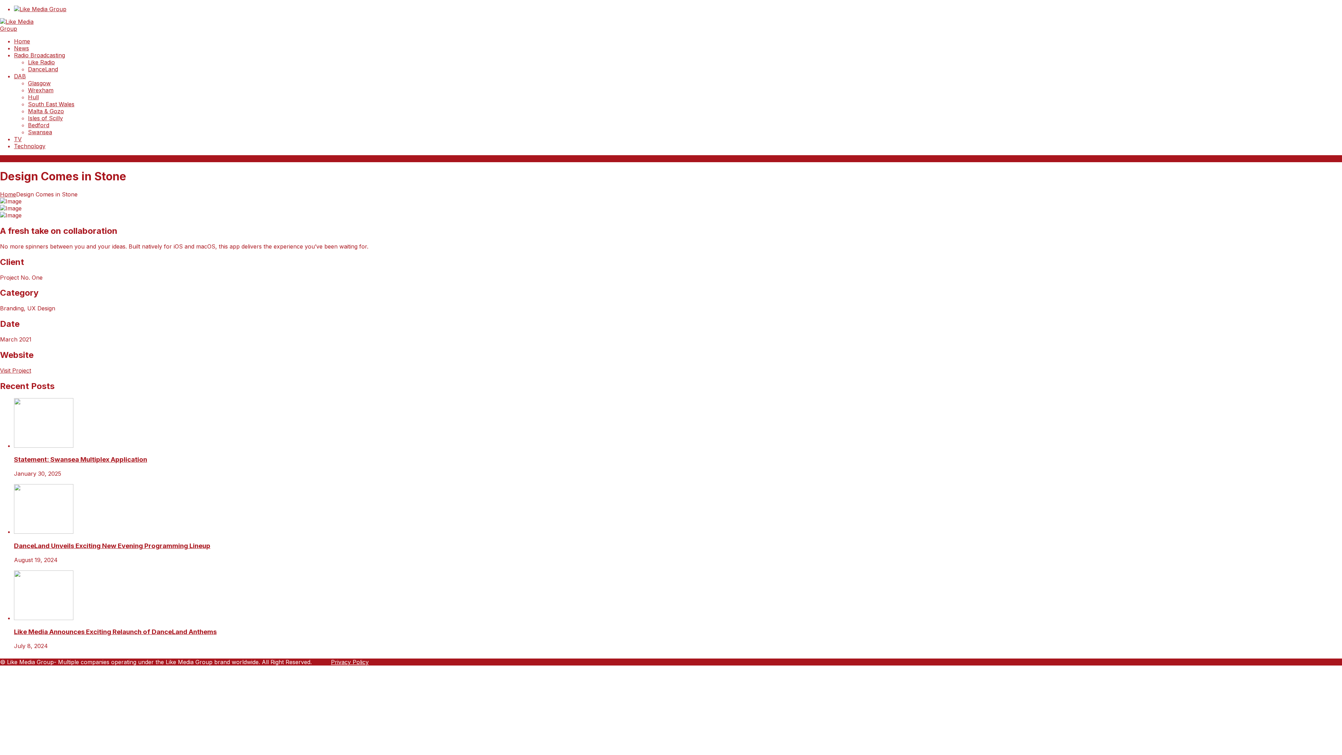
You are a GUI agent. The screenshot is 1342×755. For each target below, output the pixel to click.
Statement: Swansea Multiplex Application (80, 459)
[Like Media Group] (26, 28)
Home (8, 194)
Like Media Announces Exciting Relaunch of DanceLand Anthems (115, 632)
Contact (10, 158)
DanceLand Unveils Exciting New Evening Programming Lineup (112, 546)
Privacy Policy (350, 662)
